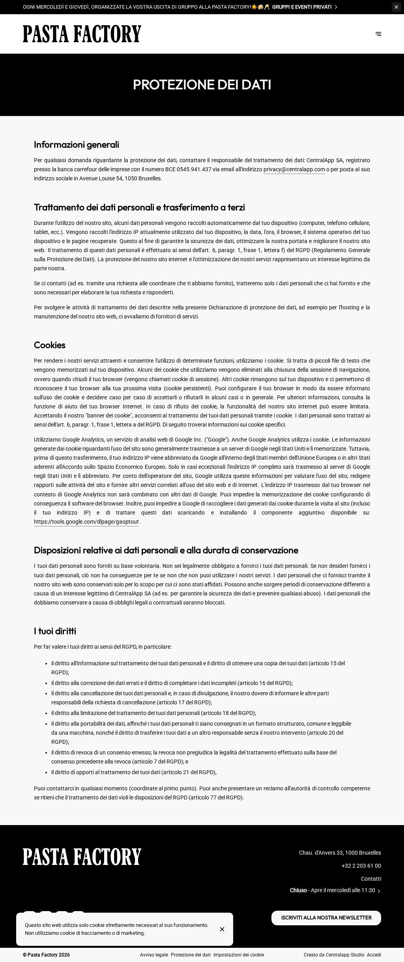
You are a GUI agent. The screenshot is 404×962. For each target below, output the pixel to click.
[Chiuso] (222, 929)
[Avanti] (378, 33)
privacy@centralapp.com (294, 169)
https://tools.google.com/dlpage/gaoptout (86, 521)
